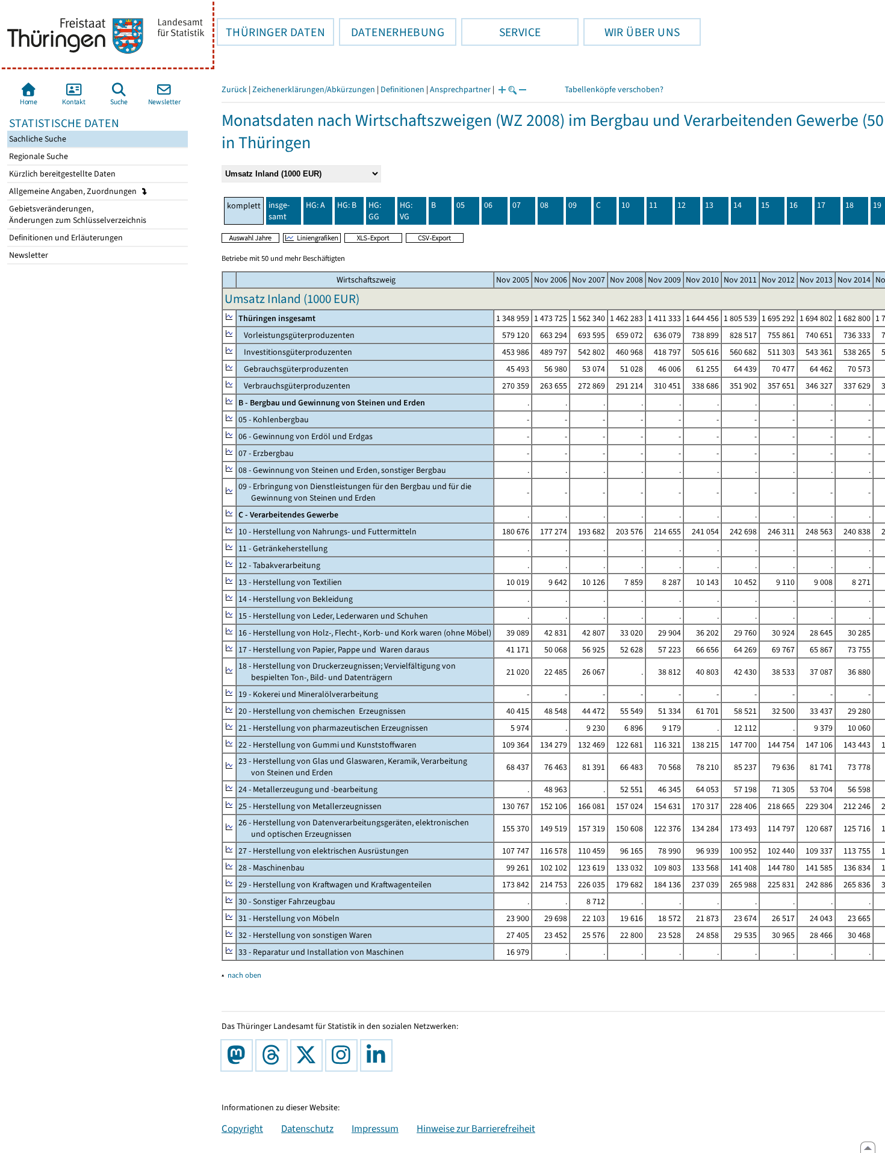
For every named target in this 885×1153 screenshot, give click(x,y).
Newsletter (27, 255)
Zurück (234, 89)
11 (653, 205)
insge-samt (279, 210)
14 (737, 205)
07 (516, 205)
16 (793, 205)
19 (877, 205)
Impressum (375, 1128)
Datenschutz (307, 1128)
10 (625, 205)
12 (681, 205)
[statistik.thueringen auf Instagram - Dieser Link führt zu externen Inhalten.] (343, 1055)
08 (544, 205)
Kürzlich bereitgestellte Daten (61, 174)
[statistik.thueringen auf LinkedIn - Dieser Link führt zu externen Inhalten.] (378, 1055)
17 (821, 205)
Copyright (242, 1128)
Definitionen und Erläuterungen (65, 237)
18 (849, 205)
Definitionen (402, 89)
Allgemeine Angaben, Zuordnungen (73, 191)
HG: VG (406, 210)
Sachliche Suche (36, 139)
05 (460, 205)
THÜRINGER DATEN (271, 32)
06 (488, 205)
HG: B (346, 205)
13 (709, 205)
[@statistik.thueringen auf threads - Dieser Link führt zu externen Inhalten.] (273, 1055)
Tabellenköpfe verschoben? (614, 89)
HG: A (315, 205)
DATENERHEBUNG (391, 32)
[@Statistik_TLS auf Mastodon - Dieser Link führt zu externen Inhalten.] (239, 1055)
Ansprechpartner (460, 89)
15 (765, 205)
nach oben (244, 975)
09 (572, 205)
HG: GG (374, 210)
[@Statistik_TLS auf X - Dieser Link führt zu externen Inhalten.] (308, 1055)
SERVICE (501, 32)
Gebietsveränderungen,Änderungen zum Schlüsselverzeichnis (76, 214)
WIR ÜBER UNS (631, 32)
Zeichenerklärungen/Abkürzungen (313, 89)
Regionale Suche (37, 156)
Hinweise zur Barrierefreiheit (476, 1128)
